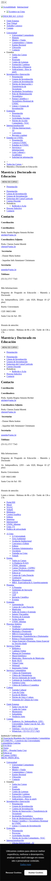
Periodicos (11, 203)
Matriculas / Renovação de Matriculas (28, 658)
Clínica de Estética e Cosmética (25, 685)
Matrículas (16, 609)
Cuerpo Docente (14, 201)
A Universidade (18, 536)
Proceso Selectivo (14, 208)
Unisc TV (11, 527)
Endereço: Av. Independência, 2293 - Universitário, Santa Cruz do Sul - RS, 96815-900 (28, 723)
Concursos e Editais (20, 543)
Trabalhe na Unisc (20, 553)
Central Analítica (14, 514)
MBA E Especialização (22, 634)
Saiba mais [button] (25, 864)
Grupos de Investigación (17, 196)
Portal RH (11, 502)
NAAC (10, 507)
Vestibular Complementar (23, 629)
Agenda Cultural (19, 690)
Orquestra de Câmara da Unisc (25, 700)
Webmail (16, 665)
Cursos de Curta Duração (23, 575)
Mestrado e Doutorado (21, 580)
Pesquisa (10, 585)
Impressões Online (20, 668)
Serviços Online (13, 646)
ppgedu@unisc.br (8, 269)
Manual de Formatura (21, 653)
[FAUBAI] (6, 745)
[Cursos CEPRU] (9, 755)
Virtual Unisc (17, 663)
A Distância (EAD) (20, 563)
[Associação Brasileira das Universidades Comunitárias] (25, 738)
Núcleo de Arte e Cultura (22, 697)
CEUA (15, 592)
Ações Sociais (18, 619)
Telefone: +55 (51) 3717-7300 (25, 729)
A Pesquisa (16, 587)
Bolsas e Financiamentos (22, 638)
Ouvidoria (16, 551)
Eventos (15, 599)
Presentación (12, 186)
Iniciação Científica (20, 597)
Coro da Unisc (18, 692)
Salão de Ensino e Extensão (24, 612)
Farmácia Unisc (18, 682)
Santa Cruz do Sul (20, 707)
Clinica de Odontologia (22, 675)
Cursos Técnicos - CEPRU (23, 568)
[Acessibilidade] (9, 7)
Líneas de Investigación (17, 194)
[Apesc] (5, 748)
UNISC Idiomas (14, 524)
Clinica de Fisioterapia (21, 673)
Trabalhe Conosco (14, 26)
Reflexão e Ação (19, 206)
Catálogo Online (19, 651)
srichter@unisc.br (8, 235)
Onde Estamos (13, 21)
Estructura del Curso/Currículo (20, 198)
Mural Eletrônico (19, 656)
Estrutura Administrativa (22, 548)
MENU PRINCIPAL (10, 758)
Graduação (16, 577)
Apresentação (18, 604)
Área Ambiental (19, 538)
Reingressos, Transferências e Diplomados (30, 636)
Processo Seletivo (14, 624)
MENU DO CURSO (9, 182)
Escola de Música (19, 695)
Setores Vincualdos (20, 614)
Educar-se (16, 573)
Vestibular (16, 626)
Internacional (22, 7)
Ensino (10, 558)
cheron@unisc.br (8, 246)
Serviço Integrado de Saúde (24, 678)
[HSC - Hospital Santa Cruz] (14, 750)
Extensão (10, 602)
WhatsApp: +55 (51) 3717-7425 (26, 731)
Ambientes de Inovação (22, 590)
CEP (14, 595)
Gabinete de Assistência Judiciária (26, 680)
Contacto (10, 211)
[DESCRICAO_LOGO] (12, 16)
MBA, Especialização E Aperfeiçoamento (30, 582)
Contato (10, 28)
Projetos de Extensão (21, 617)
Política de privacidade (16, 529)
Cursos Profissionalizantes (23, 570)
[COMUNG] (25, 743)
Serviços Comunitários (16, 670)
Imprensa (10, 519)
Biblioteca (11, 512)
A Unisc (10, 534)
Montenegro (17, 711)
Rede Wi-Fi (17, 660)
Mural (9, 505)
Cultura (10, 687)
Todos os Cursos (19, 560)
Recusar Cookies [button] (13, 873)
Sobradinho (17, 714)
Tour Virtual (12, 23)
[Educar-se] (6, 753)
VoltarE (10, 509)
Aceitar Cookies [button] (35, 873)
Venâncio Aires (18, 716)
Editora (10, 517)
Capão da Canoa (19, 709)
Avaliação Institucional (22, 541)
